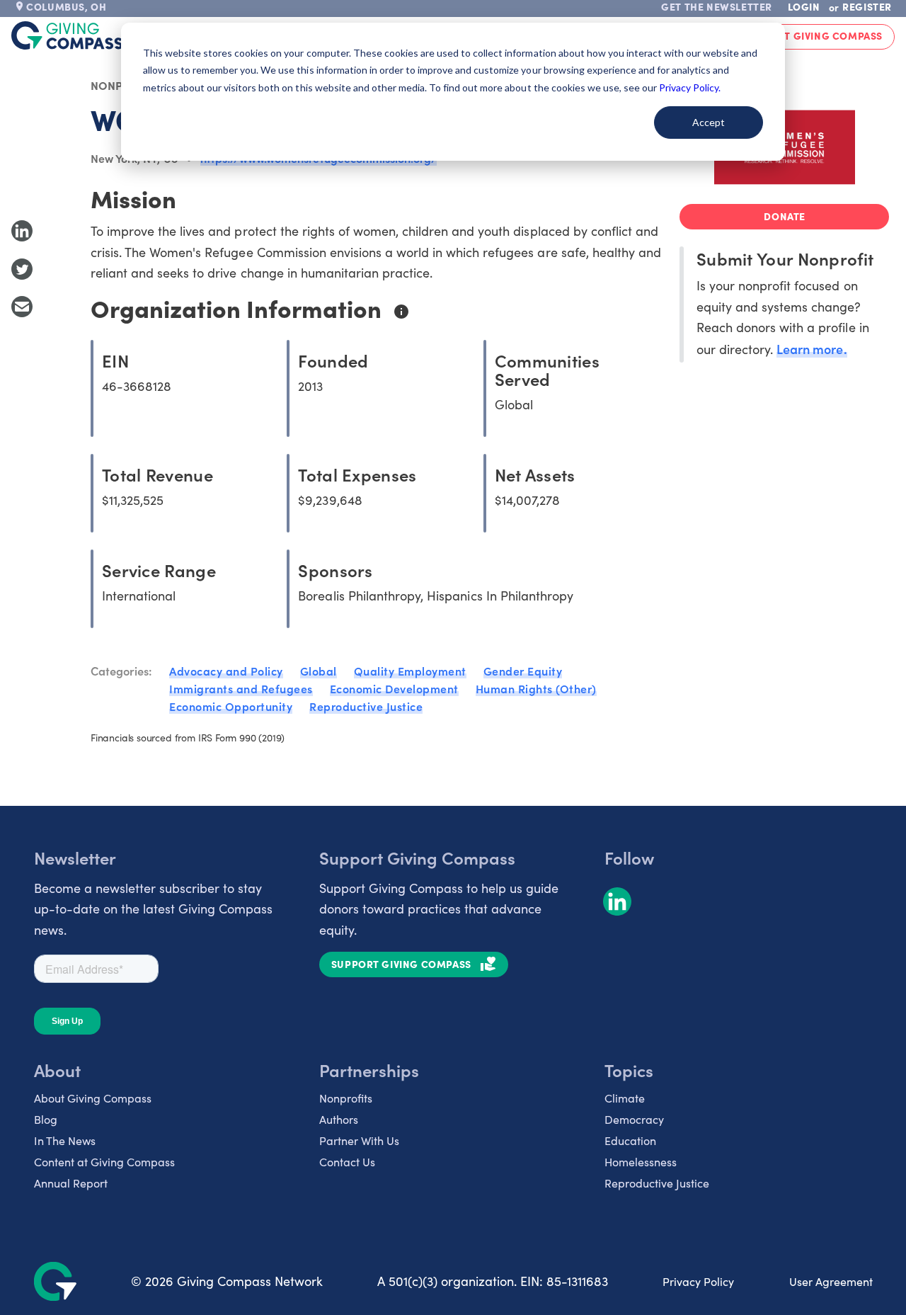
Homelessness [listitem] (640, 1161)
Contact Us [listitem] (347, 1161)
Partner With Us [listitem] (359, 1140)
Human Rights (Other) (536, 688)
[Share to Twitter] (22, 269)
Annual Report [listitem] (71, 1182)
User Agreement (831, 1281)
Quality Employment (410, 670)
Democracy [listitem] (634, 1119)
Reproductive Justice (366, 706)
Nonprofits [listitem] (345, 1098)
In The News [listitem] (65, 1140)
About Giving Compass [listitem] (92, 1098)
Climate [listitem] (624, 1098)
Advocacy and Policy (226, 670)
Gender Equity (523, 670)
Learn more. (811, 349)
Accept (708, 122)
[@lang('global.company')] (67, 35)
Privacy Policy (698, 1281)
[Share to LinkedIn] (22, 230)
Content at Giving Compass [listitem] (104, 1161)
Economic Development (394, 688)
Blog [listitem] (45, 1119)
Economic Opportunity (230, 706)
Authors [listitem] (338, 1119)
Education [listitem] (630, 1140)
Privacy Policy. (690, 87)
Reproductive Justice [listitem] (656, 1182)
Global (318, 670)
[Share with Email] (22, 306)
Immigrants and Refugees (241, 688)
